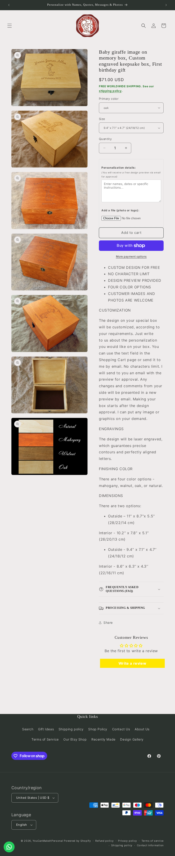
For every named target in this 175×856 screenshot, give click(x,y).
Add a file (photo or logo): (120, 210)
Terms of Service (45, 739)
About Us (142, 729)
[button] (10, 26)
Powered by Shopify (77, 840)
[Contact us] (9, 846)
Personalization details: (130, 172)
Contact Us (121, 729)
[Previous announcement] (9, 5)
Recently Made (103, 739)
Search (27, 729)
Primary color (108, 98)
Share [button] (108, 622)
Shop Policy (97, 729)
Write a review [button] (132, 663)
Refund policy (104, 840)
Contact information (150, 845)
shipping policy (110, 90)
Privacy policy (127, 840)
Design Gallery (131, 739)
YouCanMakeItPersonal (48, 840)
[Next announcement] (166, 5)
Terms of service (153, 840)
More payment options (131, 256)
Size (102, 119)
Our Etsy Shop (75, 739)
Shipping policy (71, 729)
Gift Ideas (46, 729)
